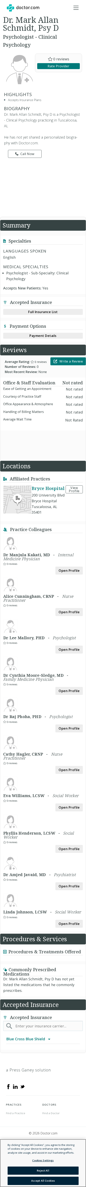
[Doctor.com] (23, 8)
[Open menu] (76, 8)
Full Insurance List (43, 312)
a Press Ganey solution (28, 1070)
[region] (43, 1163)
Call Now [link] (27, 154)
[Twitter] (22, 1086)
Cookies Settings (43, 1160)
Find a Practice (15, 1113)
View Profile (74, 489)
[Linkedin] (15, 1086)
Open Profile (69, 570)
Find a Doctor (51, 1113)
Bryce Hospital (48, 488)
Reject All (43, 1170)
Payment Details (43, 336)
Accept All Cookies (43, 1180)
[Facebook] (8, 1086)
